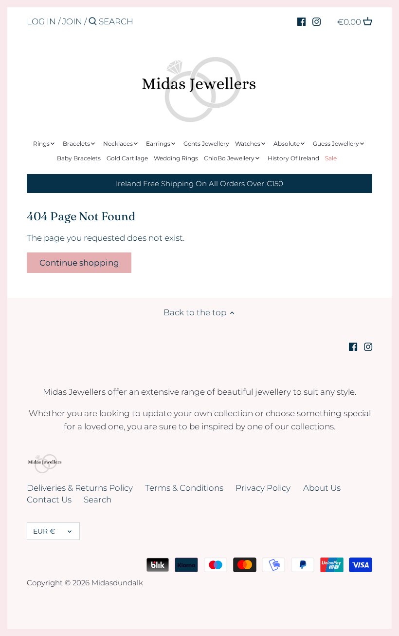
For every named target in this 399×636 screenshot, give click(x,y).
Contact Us (49, 499)
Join (72, 21)
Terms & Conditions (184, 488)
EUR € (44, 531)
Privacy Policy (263, 488)
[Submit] (93, 22)
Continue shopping (79, 263)
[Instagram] (316, 21)
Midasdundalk (117, 582)
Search (97, 499)
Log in (41, 21)
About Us (322, 488)
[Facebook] (301, 21)
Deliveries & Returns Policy (80, 488)
